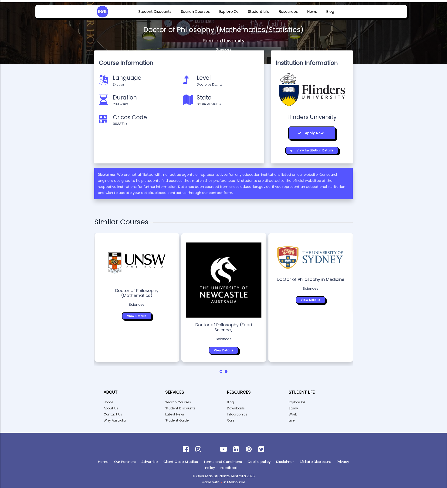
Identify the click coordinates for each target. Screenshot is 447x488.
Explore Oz (229, 11)
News (312, 11)
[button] (221, 371)
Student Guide (177, 420)
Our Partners (125, 461)
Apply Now (314, 133)
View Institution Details (315, 150)
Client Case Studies (180, 461)
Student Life (258, 11)
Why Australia (115, 420)
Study (293, 408)
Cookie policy (259, 461)
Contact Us (113, 414)
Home (108, 402)
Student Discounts (155, 11)
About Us (111, 408)
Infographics (237, 414)
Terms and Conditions (222, 461)
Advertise (149, 461)
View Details (137, 316)
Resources (288, 11)
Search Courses (195, 11)
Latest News (175, 414)
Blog (330, 11)
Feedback (228, 467)
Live (292, 420)
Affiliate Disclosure (315, 461)
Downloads (236, 408)
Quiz (230, 420)
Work (293, 414)
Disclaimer (285, 461)
